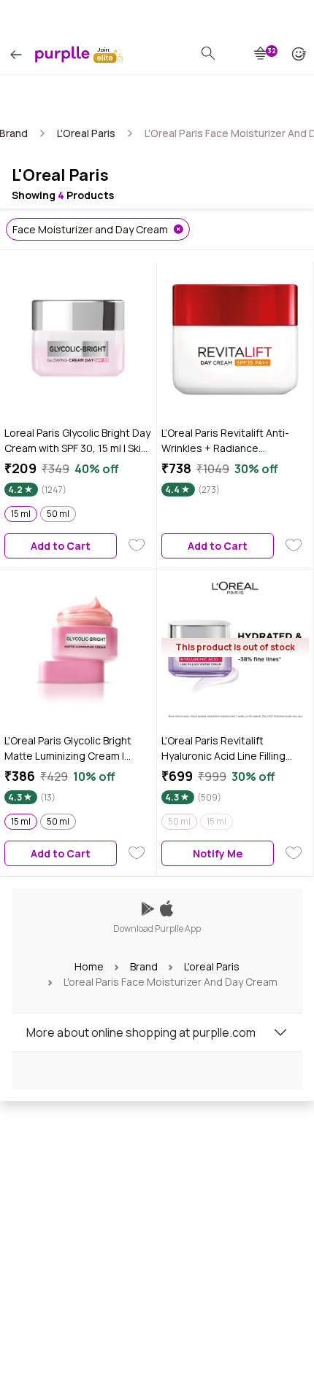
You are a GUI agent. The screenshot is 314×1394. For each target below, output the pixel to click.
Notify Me (217, 853)
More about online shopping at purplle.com (141, 1032)
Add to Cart (61, 546)
